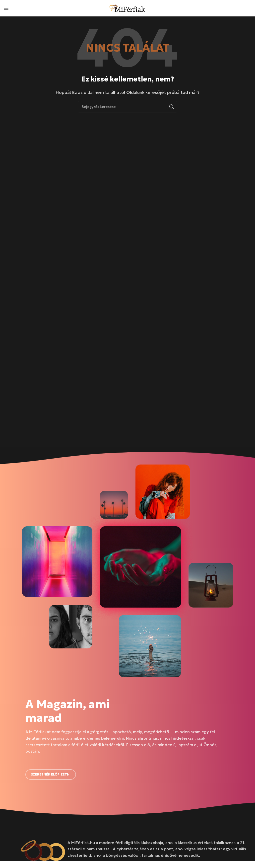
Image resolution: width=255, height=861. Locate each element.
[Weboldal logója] (127, 7)
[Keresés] (171, 106)
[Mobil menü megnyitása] (6, 8)
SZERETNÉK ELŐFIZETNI (50, 774)
